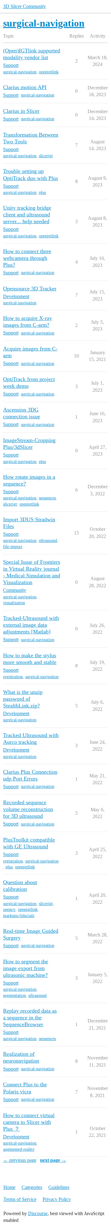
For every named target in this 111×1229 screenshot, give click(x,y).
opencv (9, 909)
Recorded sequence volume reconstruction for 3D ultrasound (28, 809)
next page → (53, 1160)
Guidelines (58, 1187)
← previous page (19, 1160)
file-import (12, 546)
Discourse (37, 1213)
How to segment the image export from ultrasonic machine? (25, 968)
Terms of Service (19, 1199)
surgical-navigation (19, 72)
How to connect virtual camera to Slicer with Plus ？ (29, 1122)
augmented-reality (19, 1149)
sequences (47, 498)
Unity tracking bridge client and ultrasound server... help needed (27, 214)
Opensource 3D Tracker (29, 288)
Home (9, 1187)
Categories (32, 1187)
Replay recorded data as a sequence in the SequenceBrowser (30, 1017)
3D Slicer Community (24, 6)
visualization (14, 602)
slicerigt (46, 156)
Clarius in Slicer (21, 111)
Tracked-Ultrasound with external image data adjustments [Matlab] (31, 625)
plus (42, 192)
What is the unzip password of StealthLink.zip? (23, 699)
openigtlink (49, 72)
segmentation (14, 995)
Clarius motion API (25, 87)
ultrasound (48, 540)
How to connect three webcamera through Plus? (27, 258)
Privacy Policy (57, 1199)
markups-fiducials (18, 915)
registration (13, 676)
